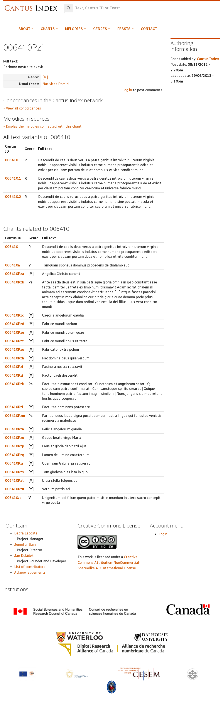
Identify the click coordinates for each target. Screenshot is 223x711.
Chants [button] (48, 29)
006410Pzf (14, 341)
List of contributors (29, 567)
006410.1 (13, 178)
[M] (45, 77)
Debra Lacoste (25, 533)
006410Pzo (14, 438)
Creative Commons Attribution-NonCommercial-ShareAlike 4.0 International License (109, 562)
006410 (11, 160)
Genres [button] (100, 29)
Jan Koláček (24, 556)
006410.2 (13, 197)
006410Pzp (14, 446)
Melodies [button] (74, 29)
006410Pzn (14, 429)
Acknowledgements (30, 572)
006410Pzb (14, 282)
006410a (12, 265)
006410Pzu (14, 489)
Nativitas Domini (55, 84)
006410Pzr (14, 463)
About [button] (25, 29)
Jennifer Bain (25, 545)
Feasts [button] (124, 29)
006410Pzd (14, 324)
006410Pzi (14, 367)
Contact (149, 29)
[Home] (32, 6)
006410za (13, 498)
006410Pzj (14, 375)
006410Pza (14, 274)
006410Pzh (14, 358)
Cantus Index (208, 59)
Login (163, 534)
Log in (127, 90)
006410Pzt (14, 480)
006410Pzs (14, 472)
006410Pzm (15, 416)
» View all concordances (22, 108)
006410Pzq (14, 455)
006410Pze (14, 332)
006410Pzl (14, 407)
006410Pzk (14, 384)
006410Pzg (14, 349)
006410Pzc (14, 315)
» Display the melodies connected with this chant (42, 126)
